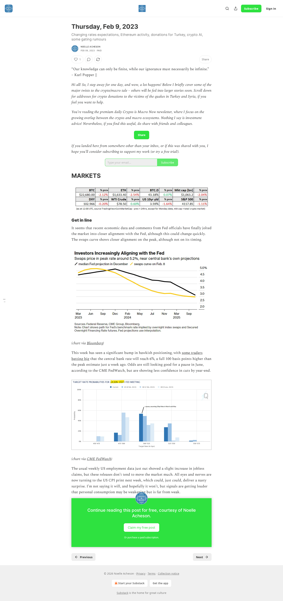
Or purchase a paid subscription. (141, 537)
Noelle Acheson (90, 46)
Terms (152, 573)
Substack (122, 593)
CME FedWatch (99, 459)
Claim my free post (141, 527)
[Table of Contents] (4, 300)
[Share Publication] (235, 8)
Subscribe (251, 8)
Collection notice (168, 573)
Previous (86, 557)
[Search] (227, 8)
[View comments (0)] (89, 59)
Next (199, 557)
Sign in (271, 8)
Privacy (140, 573)
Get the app (160, 583)
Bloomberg (95, 343)
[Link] (66, 176)
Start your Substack (131, 583)
